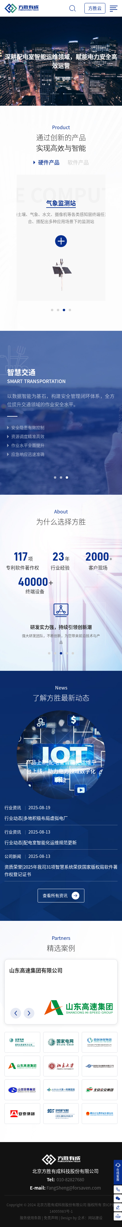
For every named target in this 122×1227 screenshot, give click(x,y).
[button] (15, 1013)
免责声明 (51, 1218)
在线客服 (117, 1174)
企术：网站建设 (90, 1218)
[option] (61, 61)
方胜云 (95, 8)
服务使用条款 (30, 1218)
